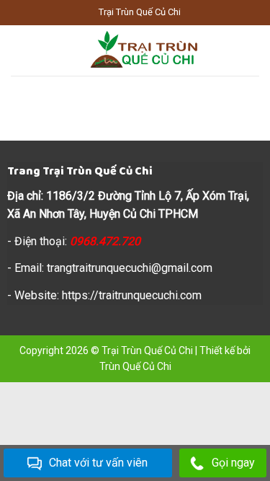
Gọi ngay (233, 462)
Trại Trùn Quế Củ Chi (147, 350)
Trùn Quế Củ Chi (135, 366)
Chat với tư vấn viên (98, 462)
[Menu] (19, 50)
